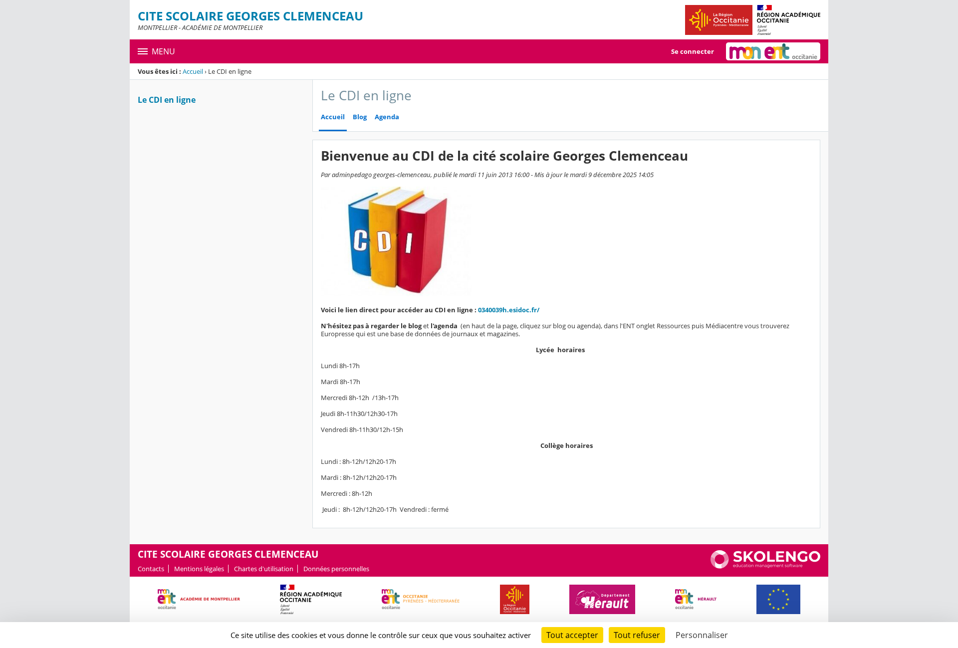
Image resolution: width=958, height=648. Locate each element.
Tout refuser (637, 635)
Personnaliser (702, 635)
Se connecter (692, 51)
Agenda (387, 117)
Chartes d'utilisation (263, 569)
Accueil (193, 71)
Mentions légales (199, 569)
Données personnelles (336, 569)
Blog (360, 117)
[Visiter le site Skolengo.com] (765, 566)
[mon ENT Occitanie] (773, 51)
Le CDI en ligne (167, 99)
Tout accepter (572, 635)
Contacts (151, 569)
